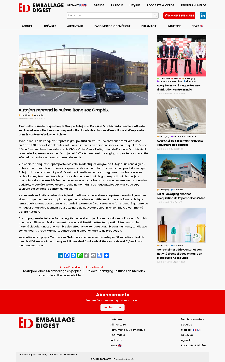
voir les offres (113, 307)
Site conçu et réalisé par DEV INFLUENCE (57, 354)
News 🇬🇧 (197, 26)
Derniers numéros (193, 5)
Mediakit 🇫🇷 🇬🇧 (77, 5)
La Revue (117, 5)
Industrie (116, 340)
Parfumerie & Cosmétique (112, 26)
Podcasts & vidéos (160, 5)
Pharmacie (148, 26)
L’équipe (135, 5)
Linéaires (50, 26)
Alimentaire (75, 26)
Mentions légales (27, 354)
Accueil (27, 26)
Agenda (99, 5)
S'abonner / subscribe (179, 15)
